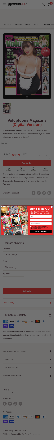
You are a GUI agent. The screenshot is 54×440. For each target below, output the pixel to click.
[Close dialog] (51, 207)
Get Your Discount (40, 231)
